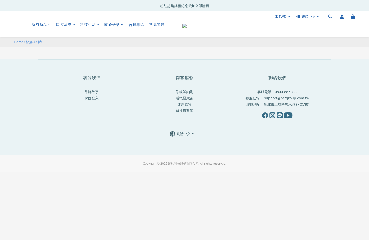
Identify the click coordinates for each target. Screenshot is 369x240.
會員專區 (136, 24)
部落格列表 (34, 42)
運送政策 (184, 104)
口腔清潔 (64, 24)
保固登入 (92, 98)
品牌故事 (92, 91)
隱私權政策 (184, 98)
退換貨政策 (184, 110)
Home (18, 42)
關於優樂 (112, 24)
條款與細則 (184, 91)
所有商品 (39, 24)
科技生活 (88, 24)
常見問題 (157, 24)
